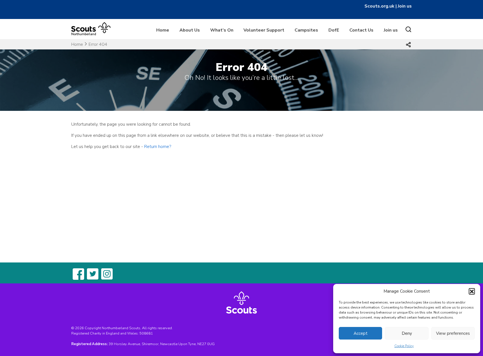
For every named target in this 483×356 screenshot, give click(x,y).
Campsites (306, 30)
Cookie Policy (404, 346)
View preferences (453, 333)
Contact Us (361, 30)
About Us (189, 30)
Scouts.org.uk (379, 6)
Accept (361, 333)
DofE (333, 30)
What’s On (221, 30)
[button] (472, 291)
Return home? (157, 147)
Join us (405, 6)
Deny (407, 333)
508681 (146, 333)
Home (162, 30)
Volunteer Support (263, 30)
